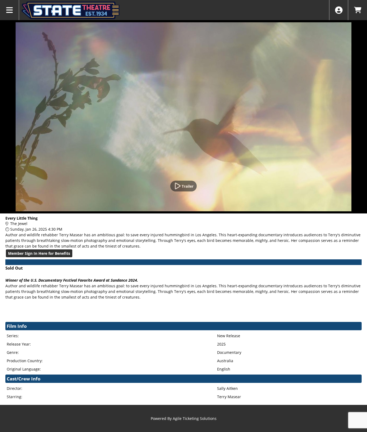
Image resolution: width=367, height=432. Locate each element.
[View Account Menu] (338, 10)
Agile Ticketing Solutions (195, 418)
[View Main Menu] (9, 10)
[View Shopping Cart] (357, 10)
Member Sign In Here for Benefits (39, 253)
